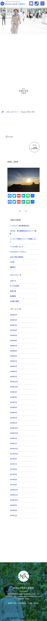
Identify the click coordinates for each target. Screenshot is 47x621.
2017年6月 (13, 469)
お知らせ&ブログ (12, 112)
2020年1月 (13, 377)
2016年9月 (13, 505)
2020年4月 (13, 361)
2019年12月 (14, 382)
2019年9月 (13, 392)
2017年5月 (13, 474)
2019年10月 (14, 387)
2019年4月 (13, 407)
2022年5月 (13, 320)
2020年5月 (13, 356)
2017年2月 (13, 484)
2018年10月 (14, 433)
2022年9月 (13, 315)
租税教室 (13, 296)
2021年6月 (13, 330)
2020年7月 (13, 346)
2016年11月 (14, 495)
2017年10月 (14, 454)
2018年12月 (14, 428)
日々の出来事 (14, 286)
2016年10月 (14, 500)
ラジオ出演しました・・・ (19, 247)
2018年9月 (13, 438)
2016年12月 (14, 490)
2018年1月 (13, 443)
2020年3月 (13, 366)
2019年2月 (13, 418)
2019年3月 (13, 412)
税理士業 (13, 291)
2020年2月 (13, 371)
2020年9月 (13, 335)
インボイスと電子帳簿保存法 (19, 226)
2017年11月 (14, 449)
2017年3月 (13, 479)
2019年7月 (13, 402)
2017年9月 (13, 459)
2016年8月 (13, 510)
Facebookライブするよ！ (18, 252)
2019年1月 (13, 423)
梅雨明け (13, 267)
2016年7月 (13, 515)
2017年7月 (13, 464)
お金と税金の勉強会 (16, 257)
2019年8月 (13, 397)
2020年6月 (13, 351)
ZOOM (12, 262)
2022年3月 (13, 325)
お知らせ (13, 281)
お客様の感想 (14, 301)
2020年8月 (13, 340)
